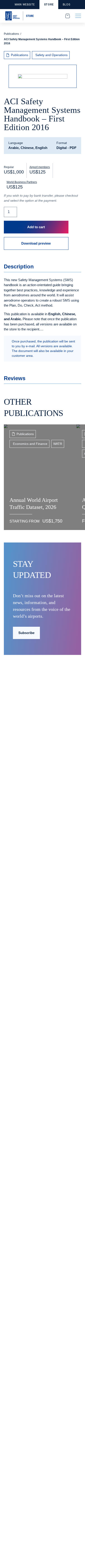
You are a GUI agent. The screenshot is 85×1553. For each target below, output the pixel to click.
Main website (25, 4)
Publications (11, 33)
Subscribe (26, 633)
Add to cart (36, 227)
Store (49, 4)
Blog (66, 4)
